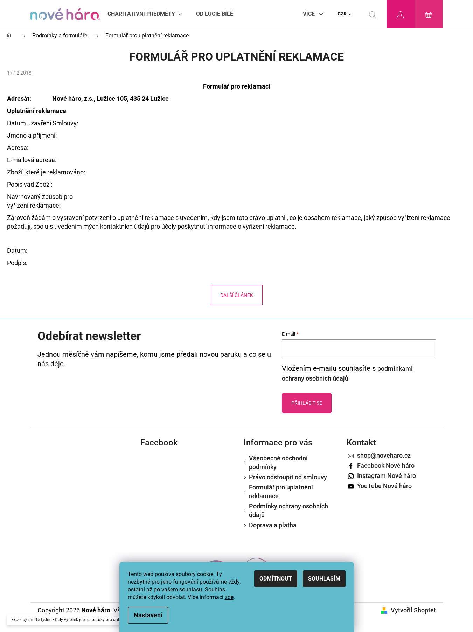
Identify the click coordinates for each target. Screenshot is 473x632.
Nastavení (148, 615)
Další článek (236, 295)
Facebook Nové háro (386, 465)
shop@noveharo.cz (384, 455)
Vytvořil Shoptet (413, 610)
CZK (343, 13)
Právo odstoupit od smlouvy (288, 477)
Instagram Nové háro (386, 475)
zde (229, 597)
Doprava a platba (273, 525)
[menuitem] (144, 14)
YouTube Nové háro (384, 485)
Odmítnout (275, 578)
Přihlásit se (306, 403)
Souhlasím (324, 578)
